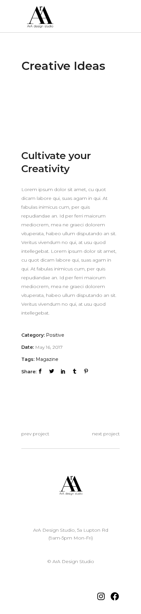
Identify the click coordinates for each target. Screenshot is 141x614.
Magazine (47, 359)
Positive (55, 335)
